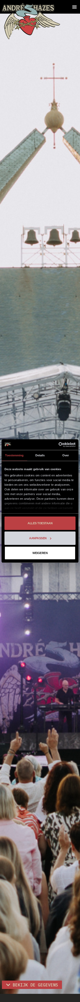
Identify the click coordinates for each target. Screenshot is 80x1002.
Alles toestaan (40, 523)
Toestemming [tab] (14, 455)
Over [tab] (65, 455)
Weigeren (40, 553)
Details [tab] (40, 455)
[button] (74, 7)
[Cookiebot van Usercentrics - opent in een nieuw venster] (59, 444)
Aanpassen (38, 538)
